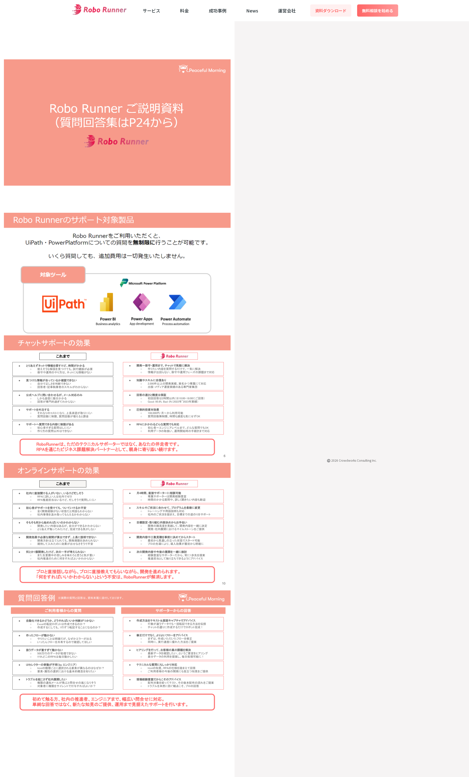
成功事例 (217, 10)
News (252, 10)
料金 (184, 10)
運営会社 (287, 10)
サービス (151, 10)
